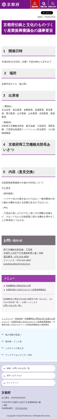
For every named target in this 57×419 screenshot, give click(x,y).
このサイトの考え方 (14, 348)
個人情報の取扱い (13, 335)
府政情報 (19, 319)
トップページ (7, 319)
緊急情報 (35, 6)
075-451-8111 (21, 408)
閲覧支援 (44, 6)
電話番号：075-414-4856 (16, 256)
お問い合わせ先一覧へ (12, 305)
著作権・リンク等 (13, 341)
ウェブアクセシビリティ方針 (18, 355)
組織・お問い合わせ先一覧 (18, 368)
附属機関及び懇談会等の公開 (18, 286)
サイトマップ (12, 383)
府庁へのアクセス (14, 376)
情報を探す (53, 6)
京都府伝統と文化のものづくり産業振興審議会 (26, 290)
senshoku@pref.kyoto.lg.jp (16, 264)
